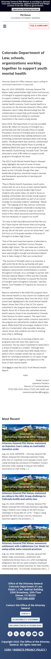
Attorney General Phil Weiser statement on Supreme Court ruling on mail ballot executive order (24, 446)
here (9, 367)
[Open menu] (4, 26)
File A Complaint (39, 25)
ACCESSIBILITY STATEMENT (25, 619)
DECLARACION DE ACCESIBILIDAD (25, 625)
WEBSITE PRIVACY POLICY (29, 649)
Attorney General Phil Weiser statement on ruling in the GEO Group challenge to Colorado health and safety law (24, 496)
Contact (25, 613)
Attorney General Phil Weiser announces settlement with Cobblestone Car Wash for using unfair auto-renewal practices (25, 546)
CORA (7, 649)
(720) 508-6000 (25, 598)
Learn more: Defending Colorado (26, 9)
